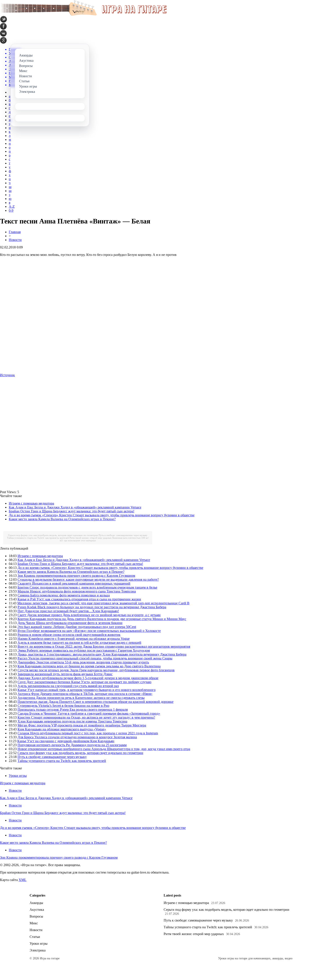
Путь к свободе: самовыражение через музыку (123, 535)
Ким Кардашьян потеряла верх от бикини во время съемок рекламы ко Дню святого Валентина (89, 666)
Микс (34, 923)
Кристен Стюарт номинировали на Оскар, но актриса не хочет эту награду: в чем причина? (86, 717)
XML (23, 880)
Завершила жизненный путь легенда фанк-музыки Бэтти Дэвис (65, 674)
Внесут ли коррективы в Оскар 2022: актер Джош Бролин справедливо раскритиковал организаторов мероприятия (104, 646)
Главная (15, 232)
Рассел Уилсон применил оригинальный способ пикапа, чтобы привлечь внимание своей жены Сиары (95, 658)
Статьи (35, 937)
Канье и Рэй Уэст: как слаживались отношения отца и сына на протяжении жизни (79, 599)
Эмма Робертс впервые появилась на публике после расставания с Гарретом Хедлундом (84, 650)
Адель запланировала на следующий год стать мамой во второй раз (68, 686)
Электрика (38, 950)
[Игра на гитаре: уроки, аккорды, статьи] (83, 15)
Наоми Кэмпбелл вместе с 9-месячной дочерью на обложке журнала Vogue (74, 638)
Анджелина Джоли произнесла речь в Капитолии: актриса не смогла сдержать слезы (81, 698)
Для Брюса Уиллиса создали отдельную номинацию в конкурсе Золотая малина (77, 737)
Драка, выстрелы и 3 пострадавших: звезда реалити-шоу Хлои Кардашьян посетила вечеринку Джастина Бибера (102, 654)
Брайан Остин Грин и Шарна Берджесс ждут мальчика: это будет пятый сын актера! (71, 511)
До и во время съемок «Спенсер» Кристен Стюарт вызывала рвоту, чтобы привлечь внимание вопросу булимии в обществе (102, 515)
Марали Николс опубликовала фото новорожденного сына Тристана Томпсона (77, 591)
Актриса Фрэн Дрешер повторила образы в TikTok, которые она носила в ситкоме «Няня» (85, 694)
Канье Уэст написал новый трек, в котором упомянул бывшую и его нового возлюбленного (87, 690)
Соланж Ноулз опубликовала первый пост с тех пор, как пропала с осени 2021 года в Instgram (88, 733)
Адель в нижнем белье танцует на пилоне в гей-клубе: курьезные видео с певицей (79, 642)
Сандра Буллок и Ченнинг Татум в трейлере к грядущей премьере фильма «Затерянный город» (89, 713)
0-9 (11, 210)
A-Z (12, 206)
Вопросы (36, 916)
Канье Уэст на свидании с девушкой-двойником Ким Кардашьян (65, 741)
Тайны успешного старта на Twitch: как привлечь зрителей (38, 537)
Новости (15, 240)
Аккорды (36, 903)
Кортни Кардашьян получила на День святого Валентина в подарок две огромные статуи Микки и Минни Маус (102, 619)
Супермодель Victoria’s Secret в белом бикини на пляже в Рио (63, 705)
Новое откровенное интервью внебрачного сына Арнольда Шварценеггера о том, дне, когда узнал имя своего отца (104, 749)
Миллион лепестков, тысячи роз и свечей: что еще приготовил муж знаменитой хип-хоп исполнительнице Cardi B (103, 603)
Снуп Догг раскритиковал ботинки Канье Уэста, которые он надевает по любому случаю (84, 682)
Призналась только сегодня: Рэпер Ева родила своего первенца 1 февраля (73, 709)
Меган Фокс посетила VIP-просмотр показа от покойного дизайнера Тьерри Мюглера (82, 725)
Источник (7, 375)
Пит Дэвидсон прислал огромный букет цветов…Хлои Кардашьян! (68, 611)
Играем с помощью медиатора (31, 503)
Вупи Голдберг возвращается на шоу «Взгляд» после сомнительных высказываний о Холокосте (89, 631)
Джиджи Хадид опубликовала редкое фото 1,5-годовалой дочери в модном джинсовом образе (88, 678)
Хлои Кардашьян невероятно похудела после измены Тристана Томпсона (72, 721)
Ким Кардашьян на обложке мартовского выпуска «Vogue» (62, 729)
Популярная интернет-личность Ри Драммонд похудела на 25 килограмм (72, 745)
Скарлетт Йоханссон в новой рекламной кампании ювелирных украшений (74, 583)
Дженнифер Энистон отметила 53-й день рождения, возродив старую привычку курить (83, 662)
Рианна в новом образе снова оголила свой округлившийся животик (69, 635)
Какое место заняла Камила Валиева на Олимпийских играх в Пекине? (62, 519)
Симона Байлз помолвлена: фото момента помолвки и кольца (64, 595)
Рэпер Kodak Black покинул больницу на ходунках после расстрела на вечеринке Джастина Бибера (92, 607)
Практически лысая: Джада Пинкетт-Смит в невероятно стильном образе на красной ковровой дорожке (95, 701)
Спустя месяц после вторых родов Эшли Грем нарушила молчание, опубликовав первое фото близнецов (96, 670)
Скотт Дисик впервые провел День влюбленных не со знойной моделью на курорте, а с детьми (89, 615)
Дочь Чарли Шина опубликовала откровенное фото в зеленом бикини (70, 623)
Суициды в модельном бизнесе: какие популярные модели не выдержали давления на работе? (88, 579)
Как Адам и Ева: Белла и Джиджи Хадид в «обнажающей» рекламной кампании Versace (75, 507)
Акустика (37, 909)
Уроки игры (18, 775)
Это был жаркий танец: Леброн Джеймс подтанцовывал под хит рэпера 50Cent (76, 627)
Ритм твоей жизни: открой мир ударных (90, 537)
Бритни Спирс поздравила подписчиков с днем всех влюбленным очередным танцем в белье (87, 587)
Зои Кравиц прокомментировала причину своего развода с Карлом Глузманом (76, 575)
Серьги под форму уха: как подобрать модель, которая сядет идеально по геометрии (53, 535)
